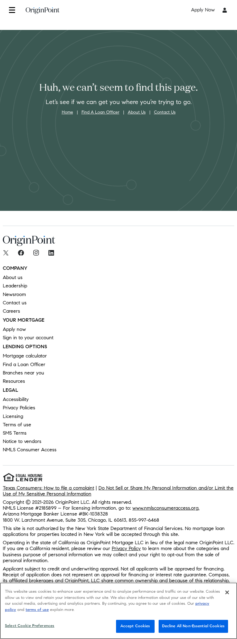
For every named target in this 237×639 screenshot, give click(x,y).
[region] (118, 611)
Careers (11, 311)
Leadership (15, 286)
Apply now (14, 329)
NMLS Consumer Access (29, 450)
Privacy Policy (126, 548)
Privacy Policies (19, 408)
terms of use (37, 609)
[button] (11, 10)
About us (13, 277)
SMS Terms (15, 433)
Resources (14, 381)
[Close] (227, 592)
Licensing (13, 416)
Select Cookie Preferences (29, 625)
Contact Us (165, 112)
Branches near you (23, 373)
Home (67, 112)
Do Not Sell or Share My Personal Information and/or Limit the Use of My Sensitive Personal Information (118, 491)
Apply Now (203, 10)
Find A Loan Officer (100, 112)
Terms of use (17, 425)
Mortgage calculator (25, 356)
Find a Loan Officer (24, 364)
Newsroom (14, 294)
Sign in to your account (28, 337)
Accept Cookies (135, 626)
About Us (137, 112)
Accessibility (16, 399)
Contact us (15, 303)
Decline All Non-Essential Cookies (193, 626)
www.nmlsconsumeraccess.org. (165, 508)
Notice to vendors (22, 441)
